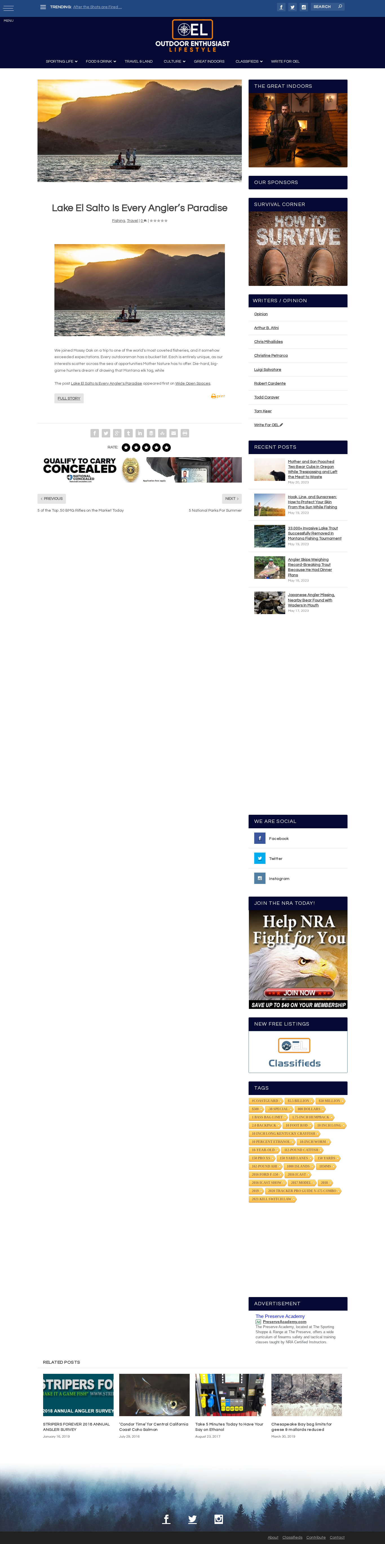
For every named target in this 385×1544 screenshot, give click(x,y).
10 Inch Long (329, 1125)
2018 (324, 1183)
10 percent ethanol (271, 1142)
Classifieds (292, 1537)
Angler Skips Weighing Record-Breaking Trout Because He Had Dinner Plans (310, 567)
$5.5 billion (298, 1101)
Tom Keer (263, 411)
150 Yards (326, 1158)
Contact (337, 1537)
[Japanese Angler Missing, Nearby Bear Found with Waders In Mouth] (269, 603)
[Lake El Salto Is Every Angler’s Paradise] (139, 131)
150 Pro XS (261, 1158)
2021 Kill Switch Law (271, 1199)
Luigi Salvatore (267, 370)
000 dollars (309, 1109)
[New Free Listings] (298, 1052)
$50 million (329, 1101)
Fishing (118, 221)
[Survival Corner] (298, 248)
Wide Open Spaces (192, 384)
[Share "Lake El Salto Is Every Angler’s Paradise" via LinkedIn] (139, 433)
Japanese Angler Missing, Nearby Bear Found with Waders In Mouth (311, 600)
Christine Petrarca (271, 356)
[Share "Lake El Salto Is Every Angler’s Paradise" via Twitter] (106, 433)
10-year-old (263, 1150)
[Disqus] (139, 602)
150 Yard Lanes (294, 1158)
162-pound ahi (264, 1166)
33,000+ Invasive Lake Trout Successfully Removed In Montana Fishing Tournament (315, 533)
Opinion (261, 314)
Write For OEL (267, 425)
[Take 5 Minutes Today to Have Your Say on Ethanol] (230, 1395)
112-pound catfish (301, 1150)
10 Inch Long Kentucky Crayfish (283, 1134)
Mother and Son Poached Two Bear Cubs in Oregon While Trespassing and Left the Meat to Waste (312, 469)
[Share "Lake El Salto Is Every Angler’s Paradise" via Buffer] (151, 433)
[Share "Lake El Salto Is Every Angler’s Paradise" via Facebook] (94, 433)
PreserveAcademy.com (284, 1321)
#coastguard (265, 1101)
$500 (255, 1109)
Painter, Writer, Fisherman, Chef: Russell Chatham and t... (125, 7)
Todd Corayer (266, 397)
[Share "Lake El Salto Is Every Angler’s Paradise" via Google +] (117, 433)
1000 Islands (298, 1166)
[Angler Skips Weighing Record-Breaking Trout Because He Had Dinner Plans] (269, 567)
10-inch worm (313, 1142)
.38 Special (278, 1109)
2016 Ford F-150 (265, 1175)
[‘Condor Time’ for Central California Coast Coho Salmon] (154, 1395)
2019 (255, 1191)
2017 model (301, 1183)
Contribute (316, 1537)
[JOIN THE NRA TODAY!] (298, 959)
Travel (132, 221)
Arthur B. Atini (266, 328)
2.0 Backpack (264, 1125)
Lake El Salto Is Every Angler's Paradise (106, 384)
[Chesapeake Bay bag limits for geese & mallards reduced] (306, 1395)
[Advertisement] (298, 717)
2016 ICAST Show (267, 1183)
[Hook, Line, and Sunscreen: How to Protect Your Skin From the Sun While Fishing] (269, 505)
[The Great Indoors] (298, 130)
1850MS (325, 1166)
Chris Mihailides (268, 342)
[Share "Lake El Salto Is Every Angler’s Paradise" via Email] (173, 433)
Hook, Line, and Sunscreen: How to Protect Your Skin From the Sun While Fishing (312, 502)
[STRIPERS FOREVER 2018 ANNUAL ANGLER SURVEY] (78, 1395)
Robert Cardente (270, 384)
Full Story (69, 398)
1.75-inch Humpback (310, 1117)
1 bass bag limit (267, 1117)
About (273, 1537)
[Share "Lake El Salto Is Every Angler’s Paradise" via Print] (185, 433)
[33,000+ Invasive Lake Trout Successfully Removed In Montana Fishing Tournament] (269, 536)
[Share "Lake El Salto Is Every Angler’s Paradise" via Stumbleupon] (162, 433)
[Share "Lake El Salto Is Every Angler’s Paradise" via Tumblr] (128, 433)
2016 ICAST (297, 1175)
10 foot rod (297, 1125)
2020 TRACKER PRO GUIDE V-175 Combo (302, 1191)
